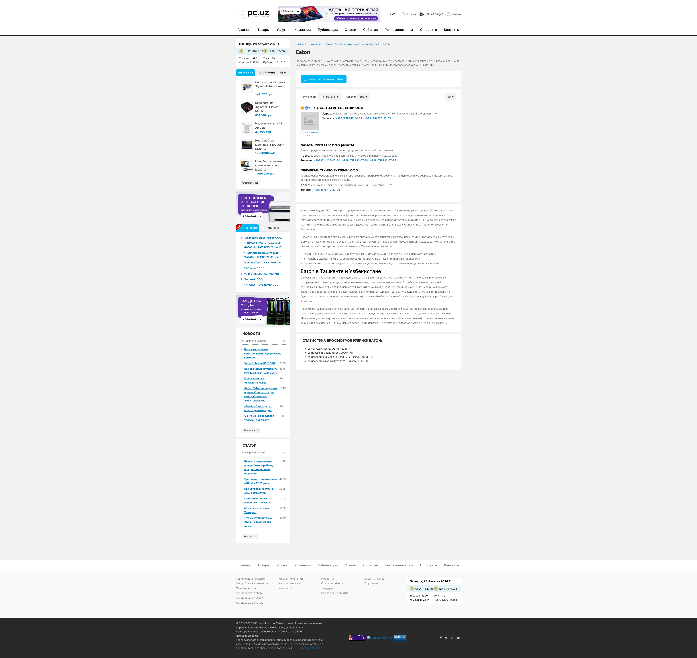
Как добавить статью (249, 602)
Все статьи (250, 536)
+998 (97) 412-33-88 (327, 189)
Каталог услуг (288, 588)
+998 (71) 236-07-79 (355, 160)
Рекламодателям (399, 30)
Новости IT (328, 578)
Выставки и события (334, 593)
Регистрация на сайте (250, 578)
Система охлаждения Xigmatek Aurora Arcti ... (270, 86)
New (283, 72)
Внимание (245, 72)
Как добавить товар (249, 593)
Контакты (452, 30)
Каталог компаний (291, 578)
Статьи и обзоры (332, 583)
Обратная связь (374, 578)
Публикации (328, 30)
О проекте (428, 30)
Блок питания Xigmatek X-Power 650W (267, 107)
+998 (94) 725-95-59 (377, 118)
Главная (243, 30)
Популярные (266, 72)
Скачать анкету (246, 588)
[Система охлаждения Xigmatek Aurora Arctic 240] (247, 86)
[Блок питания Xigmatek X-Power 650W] (247, 107)
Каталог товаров (289, 583)
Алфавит (351, 96)
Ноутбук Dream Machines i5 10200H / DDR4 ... (269, 144)
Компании (302, 30)
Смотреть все (250, 182)
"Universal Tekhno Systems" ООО (329, 170)
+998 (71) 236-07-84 (383, 160)
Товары (263, 30)
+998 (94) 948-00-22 (349, 118)
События (370, 30)
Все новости (251, 430)
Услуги (282, 30)
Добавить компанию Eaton (323, 79)
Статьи (350, 30)
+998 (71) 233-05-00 (327, 160)
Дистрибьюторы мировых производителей (352, 44)
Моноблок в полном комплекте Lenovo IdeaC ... (268, 165)
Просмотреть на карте (309, 133)
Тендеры (327, 588)
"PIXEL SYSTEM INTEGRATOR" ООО (336, 108)
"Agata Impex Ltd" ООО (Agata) (327, 145)
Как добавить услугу (249, 597)
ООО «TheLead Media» (306, 647)
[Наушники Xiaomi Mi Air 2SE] (247, 128)
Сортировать (309, 96)
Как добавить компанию (252, 583)
